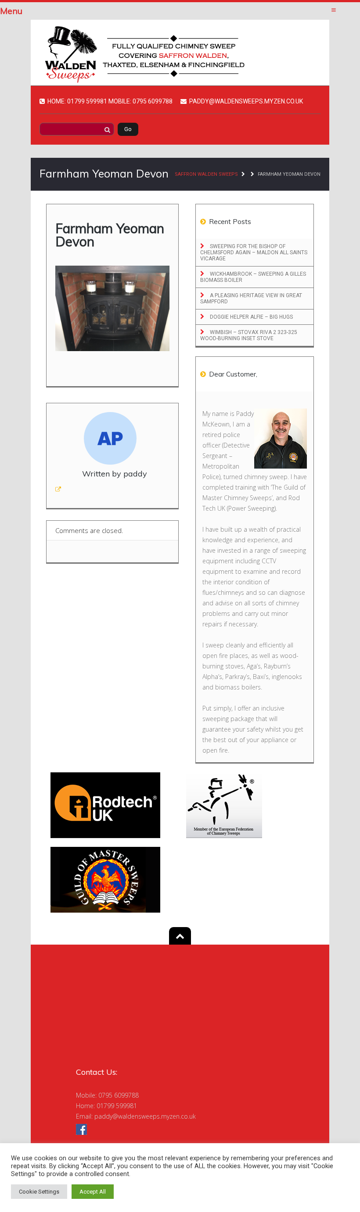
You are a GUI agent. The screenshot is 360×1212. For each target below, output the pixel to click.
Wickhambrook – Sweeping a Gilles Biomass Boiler (253, 277)
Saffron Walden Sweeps (206, 174)
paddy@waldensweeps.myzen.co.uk (145, 1116)
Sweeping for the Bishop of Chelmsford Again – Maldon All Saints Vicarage (253, 252)
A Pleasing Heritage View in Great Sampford (251, 298)
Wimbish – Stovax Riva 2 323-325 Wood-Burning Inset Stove (248, 335)
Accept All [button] (92, 1191)
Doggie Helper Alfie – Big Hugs (251, 317)
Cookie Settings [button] (39, 1191)
